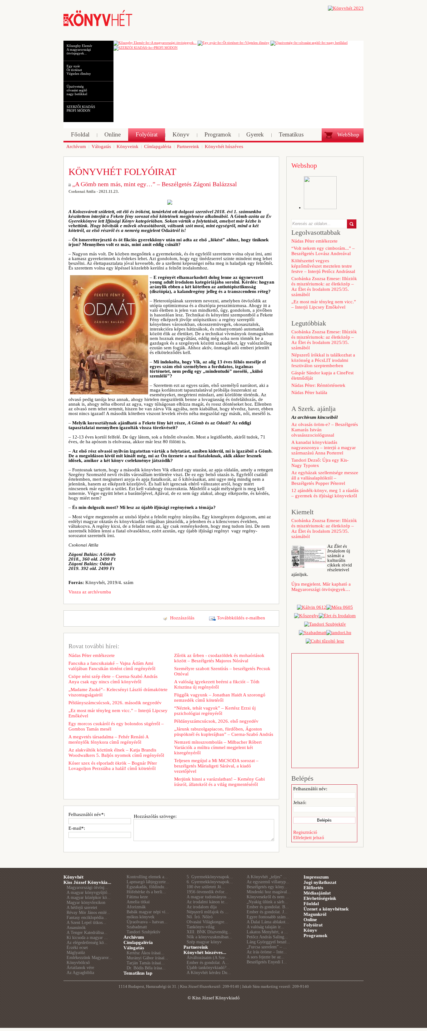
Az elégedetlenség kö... (87, 942)
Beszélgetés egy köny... (267, 887)
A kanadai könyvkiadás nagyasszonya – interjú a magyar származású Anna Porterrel (323, 447)
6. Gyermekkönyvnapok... (210, 882)
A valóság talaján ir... (265, 927)
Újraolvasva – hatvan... (147, 922)
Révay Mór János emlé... (88, 912)
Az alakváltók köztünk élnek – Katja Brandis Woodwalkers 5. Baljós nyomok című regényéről (116, 752)
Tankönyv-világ (200, 927)
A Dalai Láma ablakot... (268, 922)
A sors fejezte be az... (265, 957)
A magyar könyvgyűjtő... (89, 892)
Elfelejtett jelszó (308, 837)
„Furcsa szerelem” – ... (267, 947)
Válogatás (133, 947)
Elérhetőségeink (320, 898)
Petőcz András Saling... (267, 937)
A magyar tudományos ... (209, 897)
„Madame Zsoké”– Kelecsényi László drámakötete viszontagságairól (118, 692)
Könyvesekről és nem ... (268, 897)
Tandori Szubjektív (143, 932)
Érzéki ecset (77, 947)
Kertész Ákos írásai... (145, 953)
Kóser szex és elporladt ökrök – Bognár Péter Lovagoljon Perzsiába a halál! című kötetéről (112, 766)
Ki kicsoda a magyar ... (87, 937)
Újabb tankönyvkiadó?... (208, 967)
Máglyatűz (76, 952)
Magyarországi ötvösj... (87, 887)
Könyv (310, 930)
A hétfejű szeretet (82, 907)
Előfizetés (313, 887)
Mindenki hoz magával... (269, 892)
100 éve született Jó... (206, 887)
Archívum (133, 937)
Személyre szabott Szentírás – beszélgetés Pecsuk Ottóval (222, 671)
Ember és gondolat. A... (208, 962)
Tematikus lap (137, 973)
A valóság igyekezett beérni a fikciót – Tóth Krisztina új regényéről (216, 684)
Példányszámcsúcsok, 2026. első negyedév (216, 721)
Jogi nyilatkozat (320, 882)
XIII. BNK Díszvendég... (209, 932)
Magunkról (315, 914)
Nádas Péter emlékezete (91, 655)
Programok (315, 935)
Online (310, 919)
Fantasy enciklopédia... (87, 917)
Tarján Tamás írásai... (146, 963)
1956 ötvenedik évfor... (207, 892)
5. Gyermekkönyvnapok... (210, 877)
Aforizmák (136, 907)
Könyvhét (73, 877)
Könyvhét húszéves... (204, 952)
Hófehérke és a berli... (146, 892)
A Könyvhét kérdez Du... (209, 972)
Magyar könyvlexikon (86, 902)
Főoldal (311, 903)
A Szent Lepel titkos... (86, 922)
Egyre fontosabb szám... (268, 917)
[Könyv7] (97, 25)
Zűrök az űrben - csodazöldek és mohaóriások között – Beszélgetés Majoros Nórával (219, 658)
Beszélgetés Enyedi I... (267, 962)
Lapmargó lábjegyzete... (148, 882)
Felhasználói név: (310, 788)
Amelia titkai (138, 902)
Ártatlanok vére (80, 967)
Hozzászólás (182, 617)
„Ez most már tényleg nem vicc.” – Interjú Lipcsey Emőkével (118, 713)
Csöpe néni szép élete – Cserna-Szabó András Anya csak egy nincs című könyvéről (113, 679)
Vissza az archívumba (89, 591)
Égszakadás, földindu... (147, 887)
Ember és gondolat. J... (267, 912)
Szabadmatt (137, 927)
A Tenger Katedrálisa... (87, 932)
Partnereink (195, 947)
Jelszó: (299, 802)
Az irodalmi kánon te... (207, 902)
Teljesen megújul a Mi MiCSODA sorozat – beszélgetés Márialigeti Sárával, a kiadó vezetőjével (216, 766)
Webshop (304, 165)
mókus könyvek (140, 917)
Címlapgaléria (138, 942)
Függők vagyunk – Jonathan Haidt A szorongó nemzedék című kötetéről (219, 697)
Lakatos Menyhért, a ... (267, 932)
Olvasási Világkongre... (207, 922)
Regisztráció (305, 832)
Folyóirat (313, 924)
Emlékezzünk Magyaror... (89, 957)
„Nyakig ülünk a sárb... (267, 902)
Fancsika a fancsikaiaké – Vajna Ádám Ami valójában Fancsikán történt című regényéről (111, 666)
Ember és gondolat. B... (268, 907)
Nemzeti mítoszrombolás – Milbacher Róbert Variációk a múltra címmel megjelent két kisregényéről (218, 747)
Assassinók (76, 927)
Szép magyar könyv (204, 942)
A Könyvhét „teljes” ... (267, 877)
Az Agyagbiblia (80, 972)
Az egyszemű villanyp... (268, 882)
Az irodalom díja (202, 907)
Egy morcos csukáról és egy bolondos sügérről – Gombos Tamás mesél (116, 726)
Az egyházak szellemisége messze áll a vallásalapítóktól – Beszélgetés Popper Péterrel (324, 478)
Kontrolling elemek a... (147, 877)
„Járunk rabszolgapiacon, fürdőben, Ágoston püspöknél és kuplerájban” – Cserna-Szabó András (223, 731)
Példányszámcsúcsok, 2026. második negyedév (115, 702)
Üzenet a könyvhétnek (326, 908)
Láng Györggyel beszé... (268, 942)
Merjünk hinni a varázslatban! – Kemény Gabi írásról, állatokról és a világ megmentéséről (219, 782)
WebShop (348, 134)
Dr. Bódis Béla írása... (146, 968)
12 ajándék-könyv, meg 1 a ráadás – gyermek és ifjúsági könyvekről (325, 493)
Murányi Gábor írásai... (147, 958)
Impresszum (316, 877)
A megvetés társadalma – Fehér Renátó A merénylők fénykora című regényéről (108, 739)
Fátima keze (137, 897)
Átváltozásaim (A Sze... (208, 957)
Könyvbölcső (78, 962)
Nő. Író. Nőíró (200, 917)
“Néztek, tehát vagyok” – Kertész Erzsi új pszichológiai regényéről (215, 710)
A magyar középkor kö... (89, 897)
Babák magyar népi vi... (148, 912)
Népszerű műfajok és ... (208, 912)
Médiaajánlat (317, 892)
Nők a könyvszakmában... (209, 937)
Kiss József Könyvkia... (87, 882)
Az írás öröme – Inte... (267, 952)
